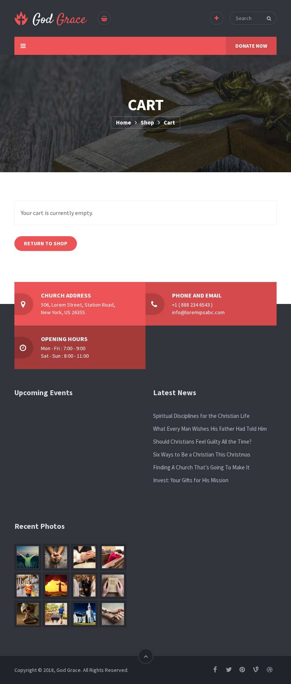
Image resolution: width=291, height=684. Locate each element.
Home (123, 122)
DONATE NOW (251, 45)
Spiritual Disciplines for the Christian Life (201, 415)
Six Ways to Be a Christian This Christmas (201, 454)
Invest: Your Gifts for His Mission (190, 480)
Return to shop (45, 243)
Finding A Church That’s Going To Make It (201, 467)
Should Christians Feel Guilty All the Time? (202, 441)
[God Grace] (51, 18)
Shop (147, 122)
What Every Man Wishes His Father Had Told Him (210, 428)
